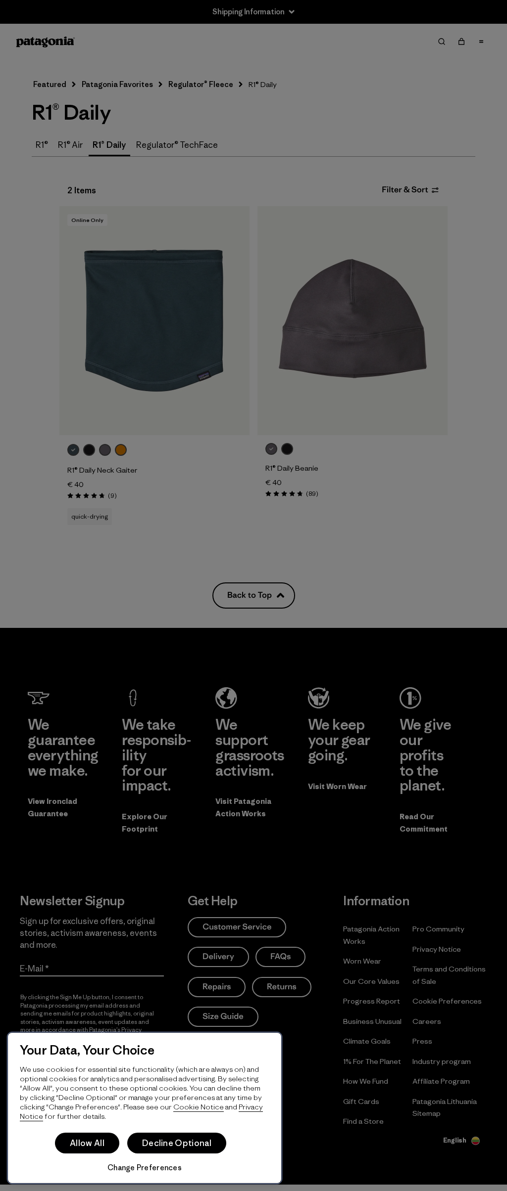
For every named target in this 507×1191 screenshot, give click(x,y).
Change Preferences (144, 1167)
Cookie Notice (198, 1106)
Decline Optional (176, 1143)
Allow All (87, 1143)
